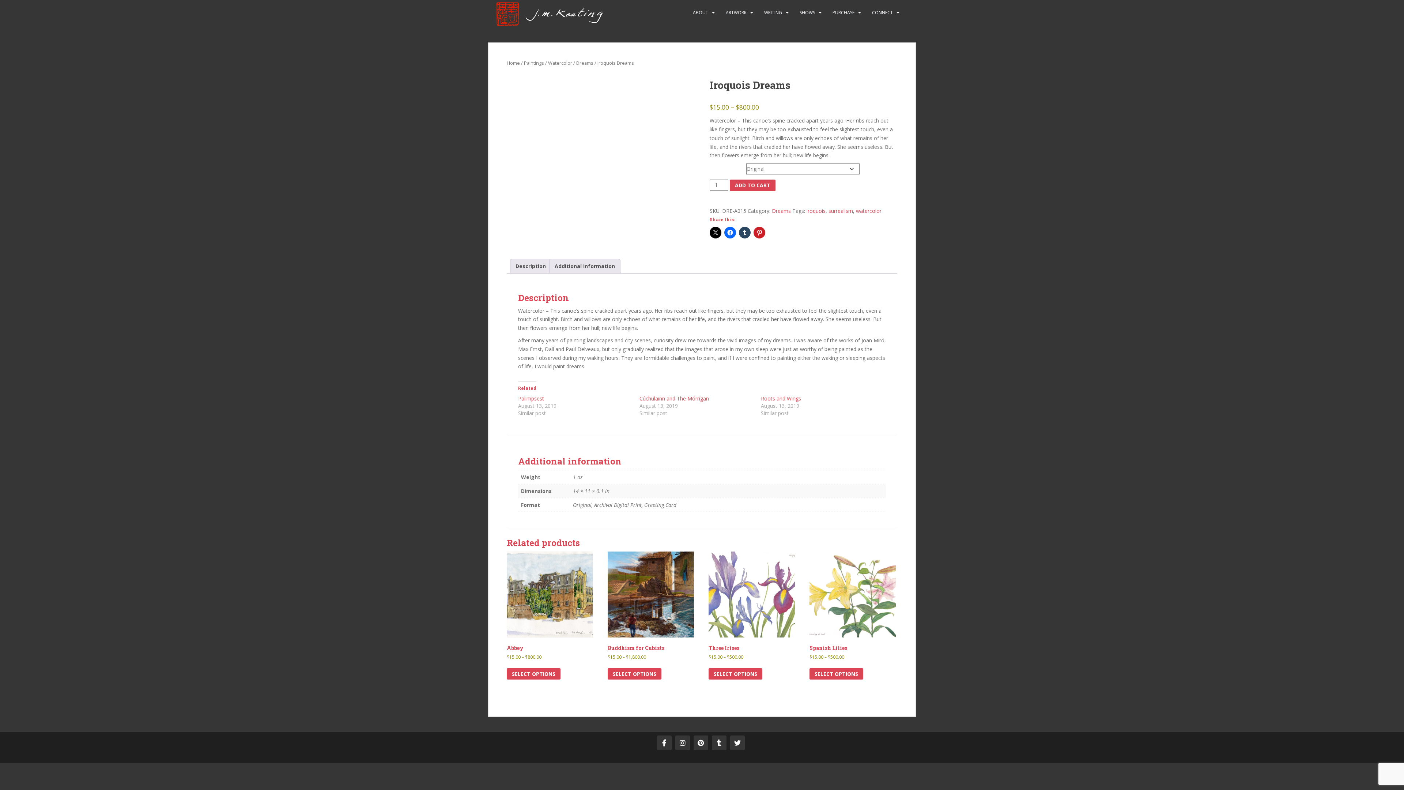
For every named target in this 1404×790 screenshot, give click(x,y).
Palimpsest (531, 398)
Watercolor (560, 63)
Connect (882, 13)
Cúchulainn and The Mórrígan (674, 398)
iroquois (816, 210)
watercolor (869, 210)
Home (513, 63)
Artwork (736, 13)
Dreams (584, 63)
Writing (773, 13)
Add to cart (752, 185)
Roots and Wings (781, 398)
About (700, 13)
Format (719, 167)
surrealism (841, 210)
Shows (807, 13)
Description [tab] (531, 266)
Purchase (843, 13)
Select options (533, 673)
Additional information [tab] (585, 266)
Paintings (534, 63)
